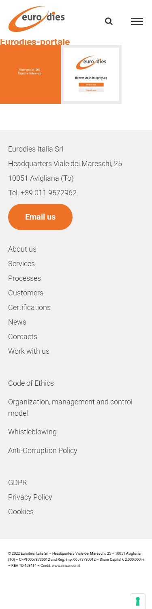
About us (22, 249)
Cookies (21, 511)
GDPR (17, 482)
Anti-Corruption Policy (42, 450)
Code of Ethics (31, 383)
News (17, 322)
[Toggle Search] (109, 21)
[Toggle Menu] (137, 21)
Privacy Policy (30, 497)
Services (21, 263)
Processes (24, 278)
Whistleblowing (32, 431)
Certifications (29, 307)
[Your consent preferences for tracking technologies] (138, 601)
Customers (25, 292)
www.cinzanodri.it (66, 566)
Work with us (28, 351)
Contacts (22, 336)
